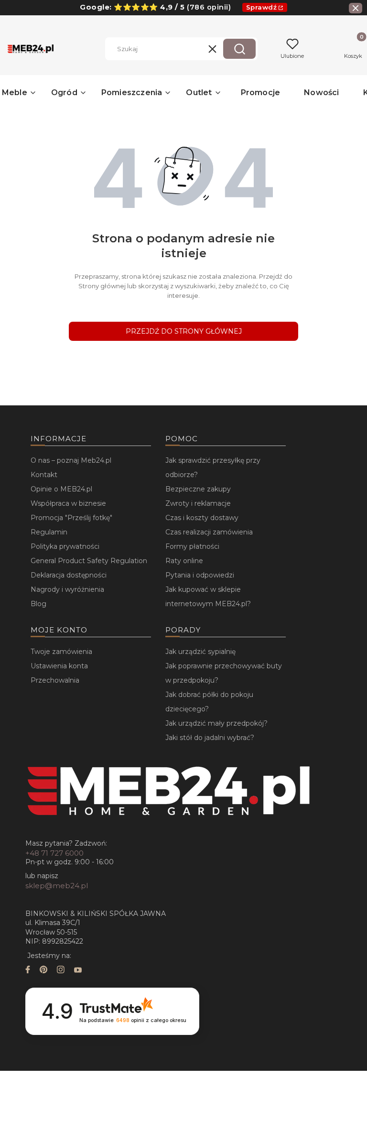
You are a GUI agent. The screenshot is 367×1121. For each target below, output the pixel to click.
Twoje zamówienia (61, 651)
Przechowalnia (55, 680)
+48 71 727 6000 (54, 853)
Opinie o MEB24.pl (61, 489)
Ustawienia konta (59, 666)
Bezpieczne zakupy (198, 489)
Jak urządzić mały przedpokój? (216, 723)
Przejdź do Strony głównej (184, 331)
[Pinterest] (43, 971)
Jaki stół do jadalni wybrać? (209, 737)
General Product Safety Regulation (89, 560)
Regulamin (49, 532)
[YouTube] (78, 971)
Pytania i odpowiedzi (199, 575)
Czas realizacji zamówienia (209, 532)
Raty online (184, 560)
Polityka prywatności (65, 546)
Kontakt (44, 474)
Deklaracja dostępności (69, 575)
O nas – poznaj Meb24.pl (71, 460)
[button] (239, 49)
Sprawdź (261, 7)
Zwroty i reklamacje (198, 503)
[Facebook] (27, 971)
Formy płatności (192, 546)
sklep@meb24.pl (56, 885)
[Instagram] (61, 971)
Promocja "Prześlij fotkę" (71, 517)
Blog (38, 603)
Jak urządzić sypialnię (200, 651)
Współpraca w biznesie (68, 503)
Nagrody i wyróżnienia (67, 589)
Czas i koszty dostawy (201, 517)
